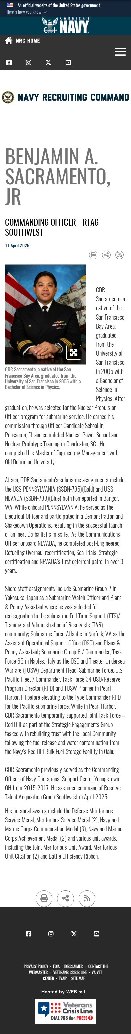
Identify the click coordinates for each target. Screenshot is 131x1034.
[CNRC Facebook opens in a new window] (9, 62)
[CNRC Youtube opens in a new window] (68, 62)
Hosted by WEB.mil (63, 991)
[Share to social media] (106, 255)
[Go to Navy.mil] (65, 26)
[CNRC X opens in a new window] (48, 62)
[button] (27, 12)
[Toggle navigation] (120, 52)
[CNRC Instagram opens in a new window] (28, 62)
